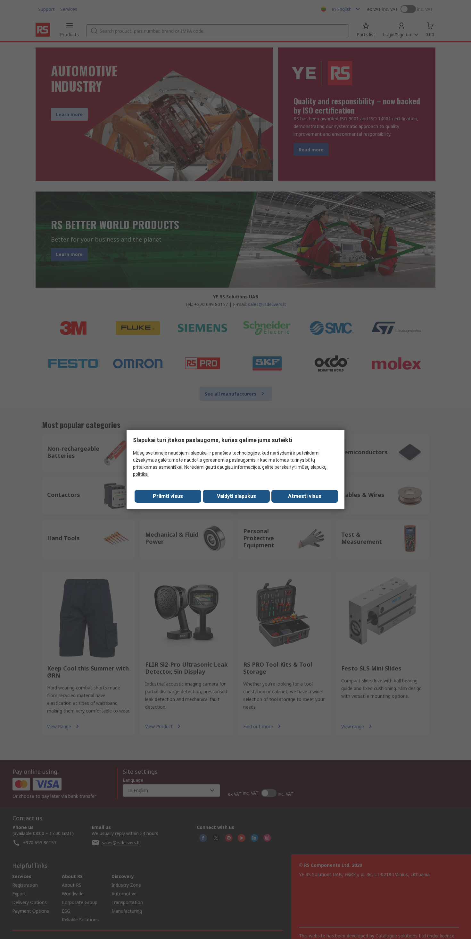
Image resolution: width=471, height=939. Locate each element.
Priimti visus (168, 496)
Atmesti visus (304, 496)
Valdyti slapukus (236, 496)
